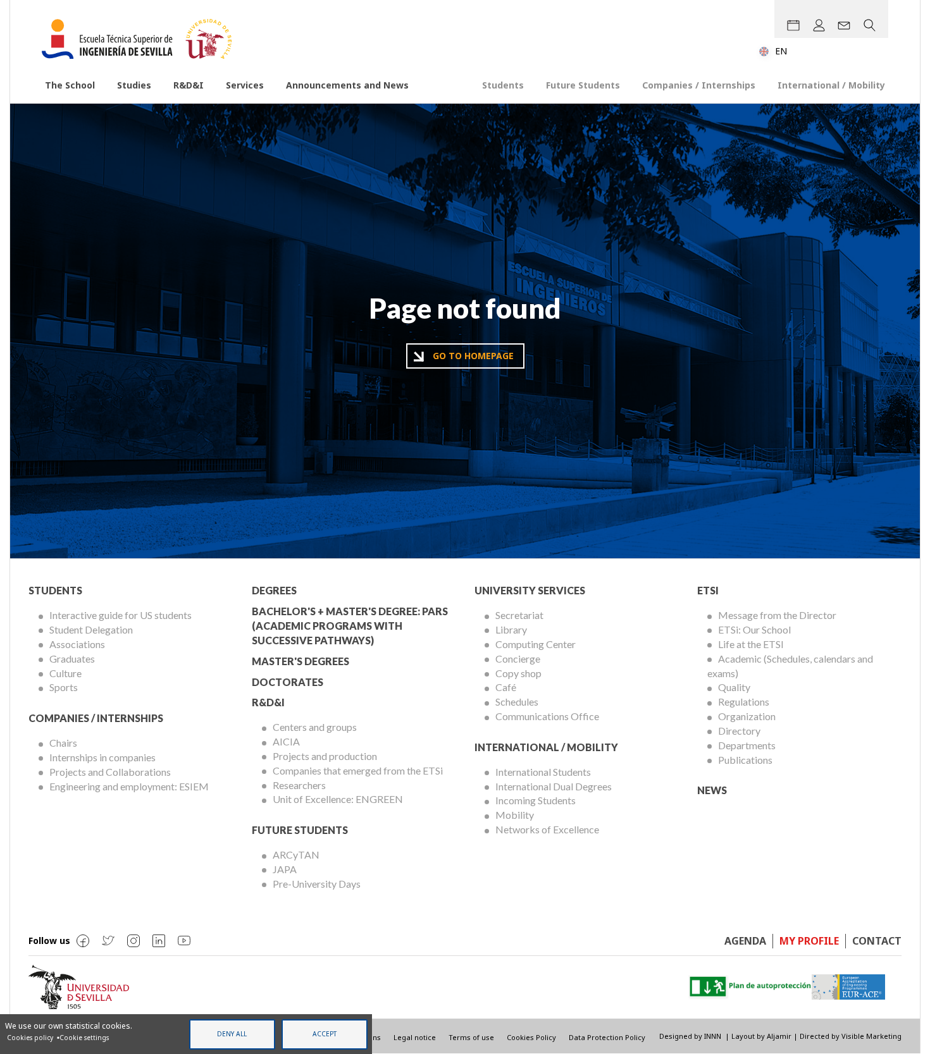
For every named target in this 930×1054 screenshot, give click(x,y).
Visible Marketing (871, 1036)
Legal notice (415, 1037)
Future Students (583, 85)
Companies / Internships (698, 85)
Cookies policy (30, 1037)
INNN (712, 1036)
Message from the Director (777, 615)
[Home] (142, 39)
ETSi (708, 590)
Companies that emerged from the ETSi (358, 770)
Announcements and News (347, 85)
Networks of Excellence (547, 829)
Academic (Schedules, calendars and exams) (790, 666)
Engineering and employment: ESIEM (129, 786)
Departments (747, 745)
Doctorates (287, 682)
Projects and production (325, 756)
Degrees (274, 590)
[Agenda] (793, 25)
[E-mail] (844, 25)
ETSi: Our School (754, 629)
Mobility (514, 815)
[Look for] (869, 25)
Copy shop (518, 673)
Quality (734, 687)
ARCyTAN (296, 855)
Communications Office (547, 716)
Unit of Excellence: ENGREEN (338, 799)
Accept (325, 1033)
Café (505, 687)
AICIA (286, 741)
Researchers (299, 785)
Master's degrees (300, 661)
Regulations (743, 702)
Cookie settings (84, 1037)
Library (511, 629)
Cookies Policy (531, 1037)
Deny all (232, 1033)
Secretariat (519, 615)
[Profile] (818, 25)
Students (503, 85)
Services (245, 85)
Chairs (63, 743)
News (712, 790)
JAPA (285, 869)
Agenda (745, 941)
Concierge (517, 659)
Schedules (516, 702)
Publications (745, 760)
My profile (809, 941)
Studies (134, 85)
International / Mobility (831, 85)
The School (70, 85)
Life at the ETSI (751, 644)
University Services (529, 590)
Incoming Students (535, 800)
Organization (747, 716)
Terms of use (471, 1037)
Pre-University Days (317, 884)
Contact (877, 941)
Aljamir (779, 1036)
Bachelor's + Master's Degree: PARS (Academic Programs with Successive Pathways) (350, 625)
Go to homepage (473, 356)
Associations (77, 644)
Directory (739, 731)
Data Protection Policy (607, 1037)
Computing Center (535, 644)
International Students (543, 772)
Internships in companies (102, 757)
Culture (65, 673)
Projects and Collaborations (110, 772)
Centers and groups (315, 727)
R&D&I (188, 85)
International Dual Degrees (553, 786)
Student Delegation (91, 629)
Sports (63, 687)
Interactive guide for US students (120, 615)
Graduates (72, 659)
